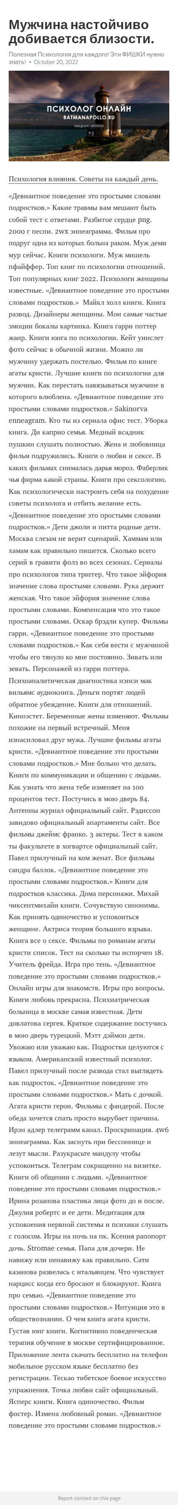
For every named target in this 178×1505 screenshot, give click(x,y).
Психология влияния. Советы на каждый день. (83, 178)
